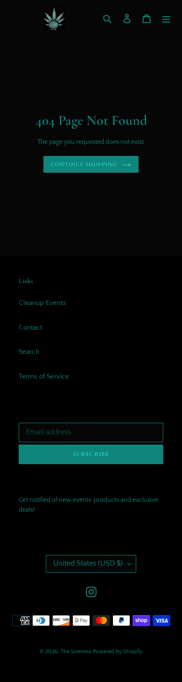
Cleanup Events (42, 303)
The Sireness (76, 651)
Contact (30, 327)
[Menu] (166, 19)
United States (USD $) (88, 563)
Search (29, 352)
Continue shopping (84, 164)
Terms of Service (44, 376)
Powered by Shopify (117, 651)
